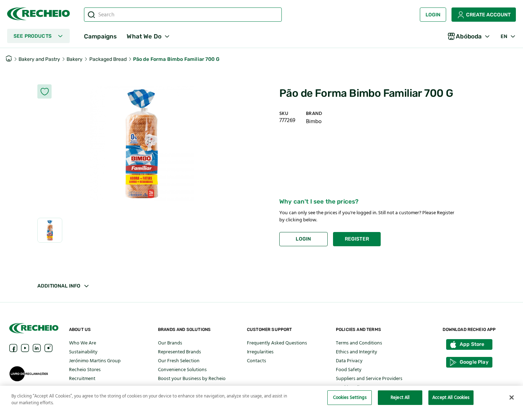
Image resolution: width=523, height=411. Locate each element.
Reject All (400, 397)
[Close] (511, 397)
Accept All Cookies (450, 397)
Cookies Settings (349, 397)
